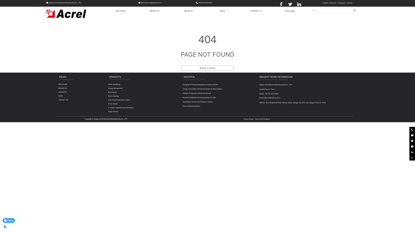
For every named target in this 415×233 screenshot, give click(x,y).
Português (341, 3)
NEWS (222, 11)
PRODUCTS (154, 11)
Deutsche (333, 3)
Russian (350, 3)
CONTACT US (256, 11)
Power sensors (290, 11)
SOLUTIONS (121, 11)
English (325, 3)
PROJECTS (188, 11)
